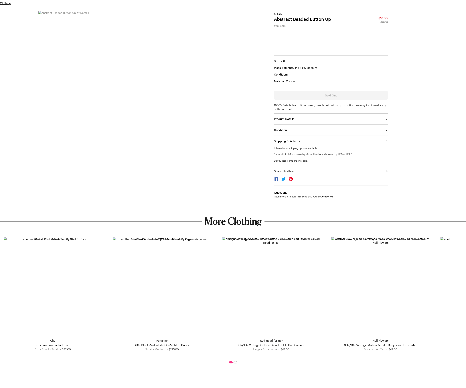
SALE (283, 25)
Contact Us (326, 196)
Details (278, 14)
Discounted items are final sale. (291, 160)
